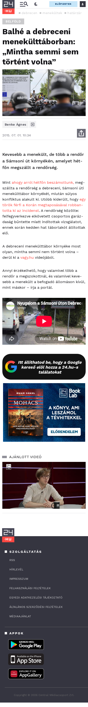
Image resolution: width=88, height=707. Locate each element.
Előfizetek (63, 4)
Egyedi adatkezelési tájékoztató (35, 597)
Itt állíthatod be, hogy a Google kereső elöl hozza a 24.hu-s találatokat (49, 367)
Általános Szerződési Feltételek (36, 607)
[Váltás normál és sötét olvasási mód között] (36, 4)
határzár (74, 13)
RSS (12, 560)
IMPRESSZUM (18, 578)
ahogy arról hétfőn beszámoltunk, (43, 182)
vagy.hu (27, 257)
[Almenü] (24, 4)
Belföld (13, 21)
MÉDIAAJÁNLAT (20, 616)
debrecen (29, 13)
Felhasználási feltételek (30, 588)
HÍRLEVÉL (16, 569)
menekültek (52, 13)
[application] (44, 485)
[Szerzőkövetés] (32, 124)
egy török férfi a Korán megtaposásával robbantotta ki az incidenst (44, 205)
